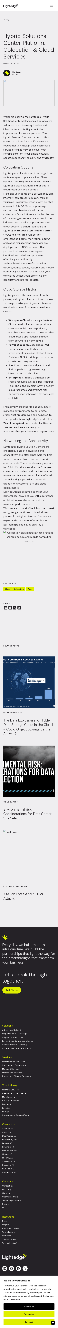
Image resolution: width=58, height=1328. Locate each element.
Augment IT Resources (12, 1037)
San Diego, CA (8, 1161)
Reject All (29, 1322)
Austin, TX (6, 1132)
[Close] (55, 1278)
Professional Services (12, 1073)
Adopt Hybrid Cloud (11, 1030)
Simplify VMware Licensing (14, 1044)
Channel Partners (10, 1197)
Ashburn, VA (7, 1128)
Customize (29, 1314)
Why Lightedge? (9, 1243)
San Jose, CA (8, 1165)
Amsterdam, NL (9, 1172)
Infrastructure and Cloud (13, 1062)
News (4, 1221)
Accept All (29, 1306)
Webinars (6, 1235)
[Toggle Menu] (52, 6)
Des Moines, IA (9, 1136)
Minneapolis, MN (9, 1150)
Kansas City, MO (9, 1139)
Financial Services (10, 1090)
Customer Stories (10, 1228)
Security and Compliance (14, 1065)
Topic (30, 589)
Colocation (19, 589)
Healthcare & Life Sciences (14, 1093)
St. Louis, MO (8, 1169)
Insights (5, 1225)
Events (5, 1204)
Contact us (7, 1186)
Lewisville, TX (8, 1147)
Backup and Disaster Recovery (16, 1076)
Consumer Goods (10, 1100)
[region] (29, 1302)
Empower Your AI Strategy (14, 1034)
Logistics (6, 1108)
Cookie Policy (13, 1299)
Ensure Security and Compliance (17, 1041)
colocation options (28, 173)
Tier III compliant (13, 423)
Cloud (7, 589)
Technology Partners (11, 1200)
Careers (6, 1193)
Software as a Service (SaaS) (16, 1115)
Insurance (6, 1104)
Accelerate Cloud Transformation (17, 1048)
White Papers (8, 1232)
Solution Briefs (9, 1239)
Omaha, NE (7, 1154)
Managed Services (10, 1069)
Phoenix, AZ (7, 1158)
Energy (5, 1111)
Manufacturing (8, 1097)
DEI (3, 1207)
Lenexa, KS (7, 1143)
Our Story (6, 1189)
